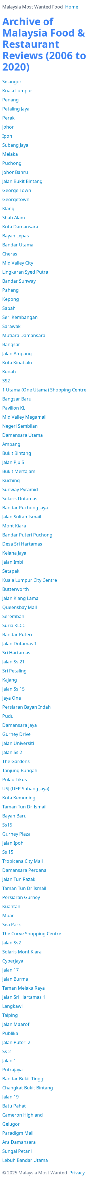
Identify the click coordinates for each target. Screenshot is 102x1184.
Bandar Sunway (19, 281)
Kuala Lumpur (17, 91)
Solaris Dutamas (19, 498)
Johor (8, 127)
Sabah (9, 308)
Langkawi (12, 1006)
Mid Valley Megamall (24, 417)
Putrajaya (12, 1069)
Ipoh (7, 136)
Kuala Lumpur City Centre (29, 580)
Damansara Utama (22, 435)
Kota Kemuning (18, 798)
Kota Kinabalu (17, 362)
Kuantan (11, 906)
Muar (8, 915)
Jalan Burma (15, 979)
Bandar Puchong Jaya (25, 507)
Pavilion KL (13, 408)
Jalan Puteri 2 (16, 1042)
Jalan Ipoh (13, 843)
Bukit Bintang (16, 453)
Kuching (11, 480)
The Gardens (16, 761)
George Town (16, 190)
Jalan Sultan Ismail (21, 517)
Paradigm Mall (17, 1133)
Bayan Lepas (15, 236)
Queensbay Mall (19, 607)
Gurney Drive (16, 734)
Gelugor (11, 1124)
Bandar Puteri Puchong (27, 535)
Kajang (9, 680)
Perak (8, 118)
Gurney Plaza (16, 834)
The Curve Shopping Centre (31, 933)
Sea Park (11, 924)
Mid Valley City (17, 263)
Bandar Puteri (17, 634)
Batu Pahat (14, 1106)
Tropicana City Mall (22, 861)
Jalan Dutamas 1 (19, 643)
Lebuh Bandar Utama (25, 1160)
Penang (10, 100)
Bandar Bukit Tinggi (23, 1079)
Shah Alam (13, 217)
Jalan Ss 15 (13, 689)
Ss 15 (7, 852)
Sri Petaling (14, 671)
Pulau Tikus (14, 779)
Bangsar (11, 344)
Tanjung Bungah (19, 770)
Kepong (10, 299)
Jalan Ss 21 (13, 662)
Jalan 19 (10, 1097)
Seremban (13, 616)
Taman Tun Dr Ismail (24, 888)
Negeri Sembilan (20, 426)
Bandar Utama (17, 245)
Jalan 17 (10, 970)
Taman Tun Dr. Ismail (24, 807)
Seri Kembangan (20, 317)
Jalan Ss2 (11, 943)
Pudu (8, 716)
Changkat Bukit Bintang (27, 1088)
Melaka (10, 154)
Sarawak (11, 326)
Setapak (11, 571)
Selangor (12, 81)
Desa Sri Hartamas (22, 544)
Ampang (11, 444)
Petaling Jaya (15, 109)
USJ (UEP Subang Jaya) (25, 788)
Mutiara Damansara (23, 335)
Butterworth (15, 589)
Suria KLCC (13, 625)
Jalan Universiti (18, 743)
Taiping (10, 1015)
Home (71, 7)
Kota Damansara (20, 226)
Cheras (9, 254)
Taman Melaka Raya (23, 988)
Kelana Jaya (14, 553)
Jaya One (11, 698)
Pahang (10, 290)
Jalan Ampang (17, 353)
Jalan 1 (9, 1060)
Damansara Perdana (24, 870)
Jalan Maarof (15, 1024)
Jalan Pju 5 (13, 462)
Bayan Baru (14, 816)
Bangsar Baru (16, 399)
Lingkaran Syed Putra (25, 272)
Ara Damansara (19, 1142)
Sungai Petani (17, 1151)
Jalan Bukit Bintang (22, 181)
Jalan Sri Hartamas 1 (23, 997)
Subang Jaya (15, 145)
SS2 (6, 381)
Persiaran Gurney (21, 897)
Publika (10, 1033)
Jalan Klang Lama (20, 598)
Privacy (77, 1173)
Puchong (12, 163)
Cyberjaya (12, 961)
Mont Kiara (14, 526)
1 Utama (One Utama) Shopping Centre (44, 390)
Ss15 (7, 825)
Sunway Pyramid (20, 489)
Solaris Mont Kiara (22, 952)
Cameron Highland (22, 1115)
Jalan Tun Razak (18, 879)
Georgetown (15, 199)
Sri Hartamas (16, 653)
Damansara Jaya (19, 725)
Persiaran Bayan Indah (26, 707)
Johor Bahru (15, 172)
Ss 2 (6, 1051)
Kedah (9, 372)
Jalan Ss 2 (12, 752)
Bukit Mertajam (18, 471)
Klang (8, 208)
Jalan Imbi (12, 562)
